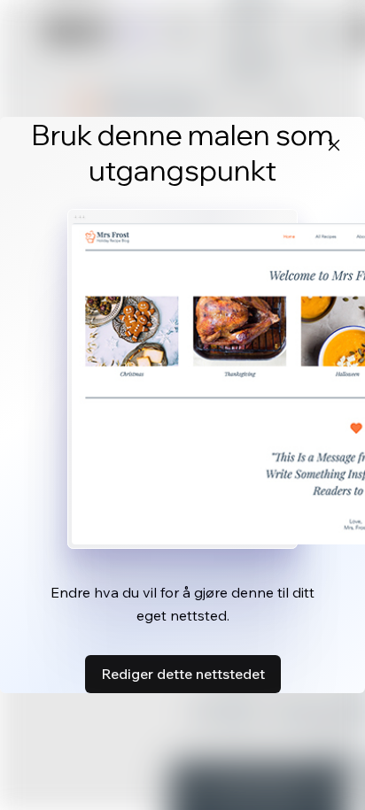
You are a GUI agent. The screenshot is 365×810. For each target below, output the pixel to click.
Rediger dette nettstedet (183, 674)
